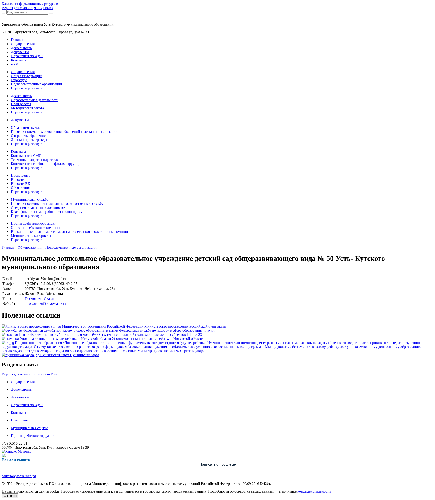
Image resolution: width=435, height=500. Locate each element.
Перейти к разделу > (27, 88)
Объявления (20, 188)
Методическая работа (27, 108)
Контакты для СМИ (26, 155)
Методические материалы (31, 236)
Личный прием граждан (29, 140)
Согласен (10, 496)
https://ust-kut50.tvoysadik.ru (45, 303)
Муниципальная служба (29, 199)
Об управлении (23, 72)
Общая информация (26, 76)
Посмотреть (34, 298)
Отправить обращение (28, 136)
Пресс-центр (20, 175)
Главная (8, 247)
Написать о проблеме (217, 464)
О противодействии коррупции (35, 227)
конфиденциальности (314, 491)
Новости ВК (20, 184)
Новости (17, 179)
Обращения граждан (27, 127)
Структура (19, 80)
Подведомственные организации (36, 84)
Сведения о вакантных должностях (38, 208)
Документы (20, 120)
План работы (21, 104)
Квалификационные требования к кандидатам (47, 212)
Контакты (18, 151)
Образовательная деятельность (34, 100)
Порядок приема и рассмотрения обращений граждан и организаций (64, 131)
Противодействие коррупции (33, 223)
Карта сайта (40, 374)
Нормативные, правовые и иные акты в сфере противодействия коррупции (69, 231)
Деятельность (21, 96)
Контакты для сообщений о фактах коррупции (47, 164)
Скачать (50, 298)
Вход (54, 374)
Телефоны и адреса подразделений (38, 160)
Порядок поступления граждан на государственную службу (57, 203)
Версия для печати (16, 374)
